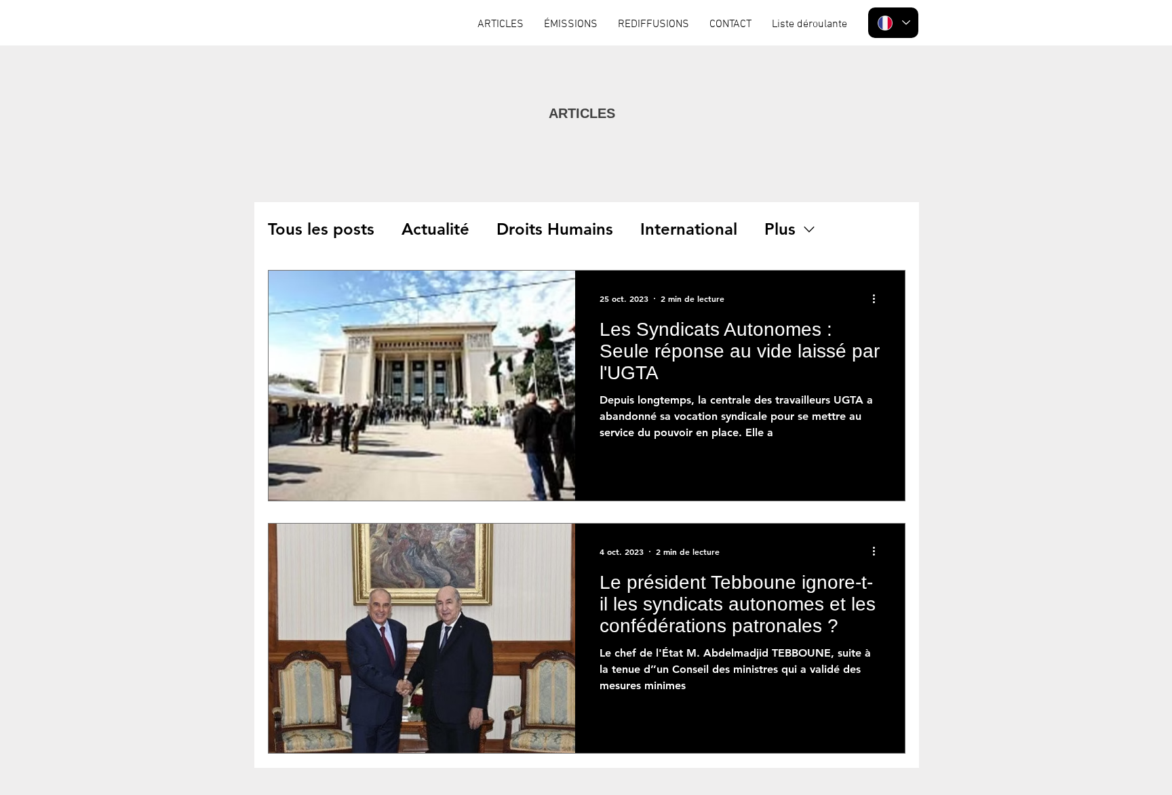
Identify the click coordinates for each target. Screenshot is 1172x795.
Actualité (435, 229)
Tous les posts (321, 229)
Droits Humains (554, 229)
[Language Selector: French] (893, 22)
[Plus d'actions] (878, 298)
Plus (780, 229)
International (688, 229)
